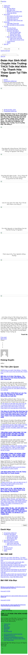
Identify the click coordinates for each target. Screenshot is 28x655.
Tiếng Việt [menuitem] (7, 49)
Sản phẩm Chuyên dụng (14, 16)
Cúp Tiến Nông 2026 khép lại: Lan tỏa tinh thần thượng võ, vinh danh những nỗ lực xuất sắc (13, 394)
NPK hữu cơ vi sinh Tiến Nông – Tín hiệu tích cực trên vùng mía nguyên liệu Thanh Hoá (13, 378)
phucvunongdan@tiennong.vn (13, 637)
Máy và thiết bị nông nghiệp (15, 25)
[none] (10, 49)
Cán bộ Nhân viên (15, 32)
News (5, 546)
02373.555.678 (8, 634)
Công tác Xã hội (11, 13)
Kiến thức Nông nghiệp (14, 37)
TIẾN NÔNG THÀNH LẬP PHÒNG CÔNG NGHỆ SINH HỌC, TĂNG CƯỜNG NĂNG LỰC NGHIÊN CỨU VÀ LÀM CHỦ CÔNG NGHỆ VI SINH (13, 456)
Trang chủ (7, 5)
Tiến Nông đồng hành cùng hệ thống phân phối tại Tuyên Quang (13, 472)
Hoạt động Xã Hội (12, 29)
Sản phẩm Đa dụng (13, 17)
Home (6, 79)
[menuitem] (10, 49)
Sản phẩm (7, 14)
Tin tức (6, 26)
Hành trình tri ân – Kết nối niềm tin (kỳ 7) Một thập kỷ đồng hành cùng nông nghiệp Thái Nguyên (13, 490)
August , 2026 (5, 591)
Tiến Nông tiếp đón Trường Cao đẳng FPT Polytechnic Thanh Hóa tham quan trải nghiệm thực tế (14, 566)
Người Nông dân (15, 34)
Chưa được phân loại (10, 81)
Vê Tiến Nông (11, 8)
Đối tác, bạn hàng (15, 35)
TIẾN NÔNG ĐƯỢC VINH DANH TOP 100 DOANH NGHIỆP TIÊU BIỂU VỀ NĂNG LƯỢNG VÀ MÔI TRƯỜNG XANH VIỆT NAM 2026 (13, 435)
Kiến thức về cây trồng (17, 40)
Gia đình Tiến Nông (13, 31)
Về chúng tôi (8, 631)
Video (8, 42)
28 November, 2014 (10, 109)
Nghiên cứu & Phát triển (14, 11)
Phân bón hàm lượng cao (15, 20)
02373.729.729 (17, 634)
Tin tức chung (11, 28)
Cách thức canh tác (16, 38)
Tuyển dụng (11, 41)
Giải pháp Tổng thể (13, 23)
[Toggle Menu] (1, 3)
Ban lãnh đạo (11, 10)
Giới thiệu (7, 7)
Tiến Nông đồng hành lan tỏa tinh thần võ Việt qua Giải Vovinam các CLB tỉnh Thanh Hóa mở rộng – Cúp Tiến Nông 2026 (14, 575)
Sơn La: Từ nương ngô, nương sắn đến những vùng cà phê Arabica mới (12, 562)
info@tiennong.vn (9, 635)
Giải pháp (6, 22)
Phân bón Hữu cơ (12, 19)
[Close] (1, 47)
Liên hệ (6, 44)
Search (3, 523)
